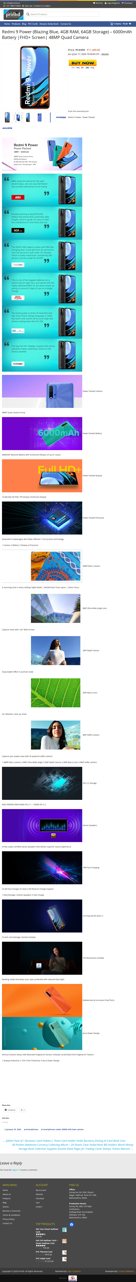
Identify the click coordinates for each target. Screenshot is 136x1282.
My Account (41, 1190)
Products (16, 23)
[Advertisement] (68, 156)
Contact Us (65, 23)
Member (63, 1278)
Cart (38, 1202)
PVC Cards (33, 23)
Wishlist (99, 3)
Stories (6, 1206)
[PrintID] (13, 14)
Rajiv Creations (74, 1271)
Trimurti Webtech (126, 1271)
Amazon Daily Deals (49, 23)
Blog (24, 23)
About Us (7, 1194)
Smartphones (32, 1129)
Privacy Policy (8, 1219)
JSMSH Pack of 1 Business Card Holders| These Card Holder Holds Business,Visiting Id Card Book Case (64, 1141)
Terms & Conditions (11, 1215)
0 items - (121, 23)
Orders (39, 1206)
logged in (16, 1170)
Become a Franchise (11, 1211)
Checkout (128, 3)
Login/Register (113, 3)
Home (7, 23)
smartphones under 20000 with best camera (63, 1129)
